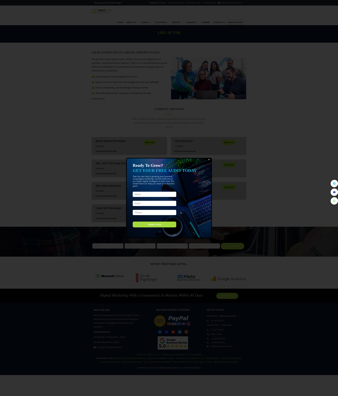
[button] (334, 201)
